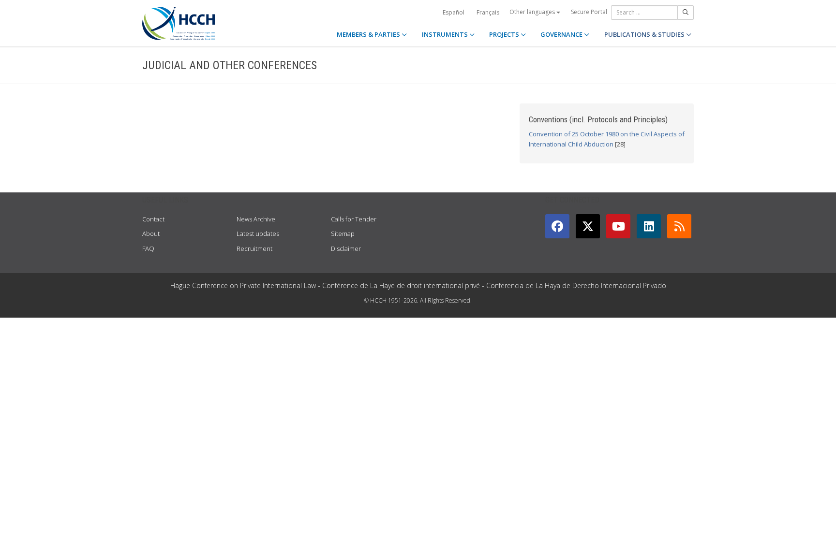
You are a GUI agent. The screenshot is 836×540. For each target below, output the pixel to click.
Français (488, 12)
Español (453, 12)
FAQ (148, 248)
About (151, 233)
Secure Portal (589, 12)
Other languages (532, 12)
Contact (153, 219)
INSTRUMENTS (445, 34)
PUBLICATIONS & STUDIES (645, 34)
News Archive (256, 219)
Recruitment (254, 248)
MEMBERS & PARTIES (369, 34)
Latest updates (258, 233)
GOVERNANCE (562, 34)
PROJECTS (505, 34)
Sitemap (343, 233)
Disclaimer (346, 248)
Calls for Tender (353, 219)
